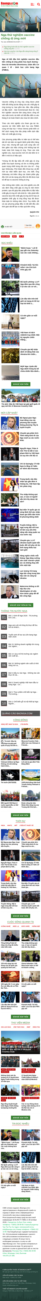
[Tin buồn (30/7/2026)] (10, 775)
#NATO (9, 825)
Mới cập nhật (9, 413)
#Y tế (21, 236)
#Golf (5, 1043)
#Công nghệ (5, 926)
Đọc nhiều (7, 243)
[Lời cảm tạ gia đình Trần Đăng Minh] (30, 754)
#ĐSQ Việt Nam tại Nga (9, 724)
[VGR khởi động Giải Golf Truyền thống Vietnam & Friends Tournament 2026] (30, 775)
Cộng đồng (20, 720)
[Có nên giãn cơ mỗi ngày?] (10, 322)
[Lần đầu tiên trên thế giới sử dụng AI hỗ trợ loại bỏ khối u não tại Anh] (10, 305)
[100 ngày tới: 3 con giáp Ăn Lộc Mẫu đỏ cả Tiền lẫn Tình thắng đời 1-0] (10, 976)
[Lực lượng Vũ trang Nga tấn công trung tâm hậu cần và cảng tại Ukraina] (10, 576)
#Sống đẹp (36, 926)
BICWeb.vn (27, 1291)
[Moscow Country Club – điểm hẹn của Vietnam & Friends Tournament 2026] (30, 733)
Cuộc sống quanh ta (20, 922)
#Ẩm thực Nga (18, 1027)
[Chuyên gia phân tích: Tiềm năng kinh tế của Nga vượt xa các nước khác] (10, 438)
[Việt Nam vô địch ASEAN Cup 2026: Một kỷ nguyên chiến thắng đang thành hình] (10, 339)
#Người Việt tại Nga (15, 1043)
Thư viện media (20, 1022)
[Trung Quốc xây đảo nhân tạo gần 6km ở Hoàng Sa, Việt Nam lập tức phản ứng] (10, 484)
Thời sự (20, 821)
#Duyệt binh (11, 1069)
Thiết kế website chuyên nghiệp (15, 1289)
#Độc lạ (16, 926)
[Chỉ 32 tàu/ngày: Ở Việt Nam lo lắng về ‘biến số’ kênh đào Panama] (10, 469)
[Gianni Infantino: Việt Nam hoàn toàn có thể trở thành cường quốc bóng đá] (30, 956)
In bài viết (8, 227)
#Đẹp (28, 1027)
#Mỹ (15, 825)
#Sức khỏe (5, 236)
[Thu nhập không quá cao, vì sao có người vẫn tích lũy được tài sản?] (10, 500)
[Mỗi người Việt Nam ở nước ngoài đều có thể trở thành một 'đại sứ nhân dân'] (10, 795)
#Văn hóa (25, 1098)
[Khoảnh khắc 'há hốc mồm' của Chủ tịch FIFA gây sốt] (10, 271)
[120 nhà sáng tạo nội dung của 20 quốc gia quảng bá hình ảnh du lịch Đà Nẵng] (10, 956)
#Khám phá (5, 1071)
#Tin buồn (24, 724)
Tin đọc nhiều (20, 1123)
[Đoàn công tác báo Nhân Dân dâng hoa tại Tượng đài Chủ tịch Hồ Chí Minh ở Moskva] (30, 795)
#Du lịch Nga (6, 1027)
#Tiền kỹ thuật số (26, 825)
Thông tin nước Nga (14, 611)
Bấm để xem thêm (20, 384)
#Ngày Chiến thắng (28, 1071)
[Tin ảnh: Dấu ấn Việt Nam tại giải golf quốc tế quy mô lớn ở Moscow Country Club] (20, 395)
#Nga (14, 236)
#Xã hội (4, 1098)
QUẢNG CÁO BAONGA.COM (17, 713)
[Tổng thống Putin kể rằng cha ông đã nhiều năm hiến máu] (10, 935)
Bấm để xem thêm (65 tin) (20, 605)
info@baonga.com (12, 1285)
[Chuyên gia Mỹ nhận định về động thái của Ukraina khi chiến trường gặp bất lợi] (10, 356)
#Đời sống (12, 1098)
